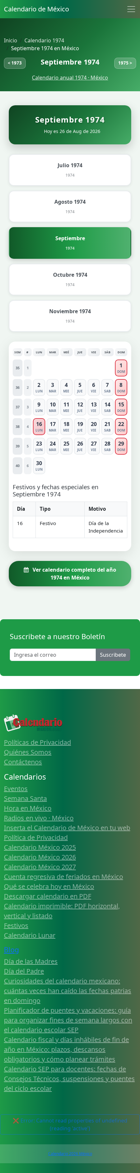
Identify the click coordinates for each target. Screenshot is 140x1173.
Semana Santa (25, 798)
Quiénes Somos (27, 752)
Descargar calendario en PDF (47, 896)
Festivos (16, 925)
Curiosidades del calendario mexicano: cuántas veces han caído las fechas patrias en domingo (67, 990)
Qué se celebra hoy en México (49, 886)
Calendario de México (36, 9)
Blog (11, 949)
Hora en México (27, 808)
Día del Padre (24, 971)
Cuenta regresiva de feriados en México (63, 876)
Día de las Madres (31, 961)
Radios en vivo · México (39, 818)
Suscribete (113, 654)
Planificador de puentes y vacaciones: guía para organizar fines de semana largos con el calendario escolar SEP (68, 1020)
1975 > (125, 63)
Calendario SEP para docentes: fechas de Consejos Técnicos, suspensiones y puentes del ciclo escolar (69, 1078)
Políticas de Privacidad (37, 742)
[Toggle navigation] (131, 9)
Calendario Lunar (29, 935)
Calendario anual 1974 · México (70, 77)
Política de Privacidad (36, 837)
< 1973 (15, 63)
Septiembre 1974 (70, 61)
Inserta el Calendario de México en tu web (67, 827)
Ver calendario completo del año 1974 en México (73, 573)
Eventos (16, 788)
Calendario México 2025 (40, 847)
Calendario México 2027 (40, 866)
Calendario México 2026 (40, 857)
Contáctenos (23, 761)
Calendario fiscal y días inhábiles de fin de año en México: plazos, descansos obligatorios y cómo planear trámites (66, 1049)
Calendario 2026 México (70, 1153)
